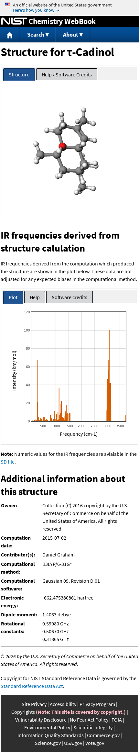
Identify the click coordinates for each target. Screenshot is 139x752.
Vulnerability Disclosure (41, 719)
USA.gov (73, 743)
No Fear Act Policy (89, 719)
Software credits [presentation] (69, 297)
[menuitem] (10, 35)
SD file (8, 461)
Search (35, 34)
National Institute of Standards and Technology (14, 21)
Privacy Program (97, 704)
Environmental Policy (47, 727)
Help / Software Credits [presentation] (67, 74)
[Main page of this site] (10, 35)
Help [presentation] (35, 297)
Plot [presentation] (13, 297)
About (70, 34)
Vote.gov (94, 743)
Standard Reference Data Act (32, 686)
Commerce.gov (103, 735)
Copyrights (23, 712)
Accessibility (63, 704)
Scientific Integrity (92, 727)
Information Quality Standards (50, 735)
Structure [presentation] (19, 74)
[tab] (19, 74)
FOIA (117, 719)
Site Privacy (34, 704)
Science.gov (48, 743)
